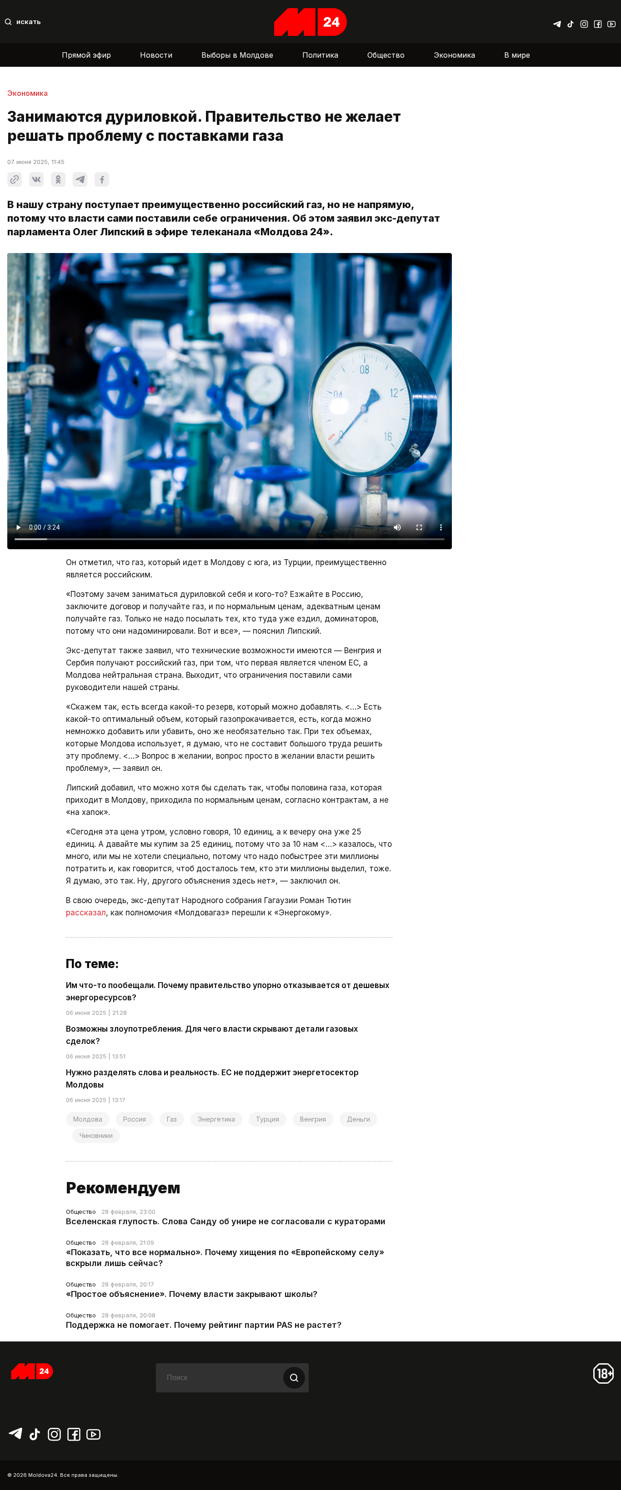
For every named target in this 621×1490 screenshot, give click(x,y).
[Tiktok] (571, 22)
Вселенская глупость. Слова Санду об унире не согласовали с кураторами (226, 1221)
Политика (320, 55)
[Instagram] (584, 22)
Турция (267, 1119)
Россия (134, 1119)
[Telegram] (557, 22)
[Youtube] (611, 22)
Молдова (87, 1119)
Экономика (454, 55)
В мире (517, 55)
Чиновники (96, 1135)
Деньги (358, 1119)
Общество (386, 55)
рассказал (86, 912)
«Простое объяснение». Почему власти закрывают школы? (191, 1294)
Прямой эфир (86, 55)
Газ (172, 1119)
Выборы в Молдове (237, 55)
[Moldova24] (310, 22)
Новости (156, 55)
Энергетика (216, 1119)
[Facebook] (598, 22)
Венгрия (313, 1119)
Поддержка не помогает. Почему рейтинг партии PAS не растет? (203, 1325)
